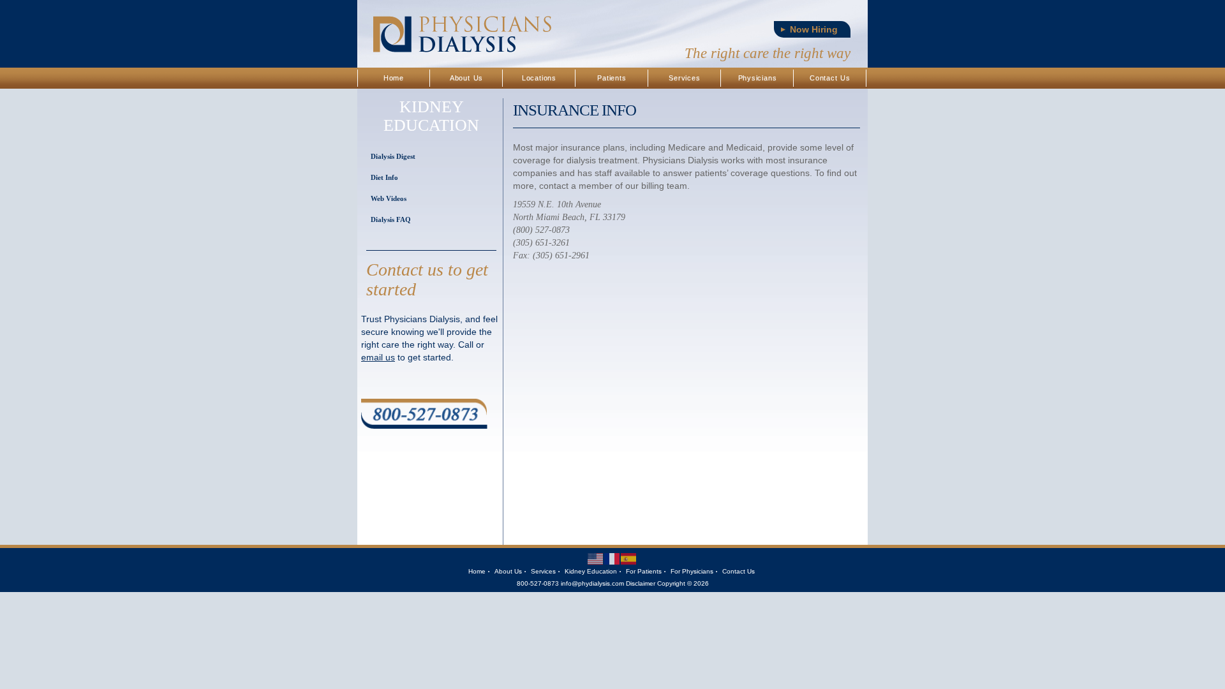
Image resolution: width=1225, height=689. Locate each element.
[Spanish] (629, 558)
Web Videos (388, 198)
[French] (612, 558)
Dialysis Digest (393, 156)
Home (393, 78)
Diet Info (384, 177)
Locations (539, 78)
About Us (466, 78)
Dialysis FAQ (391, 219)
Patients (611, 78)
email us (378, 357)
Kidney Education (591, 571)
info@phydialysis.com (592, 583)
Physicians (757, 78)
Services (684, 78)
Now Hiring (814, 29)
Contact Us (830, 78)
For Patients (644, 571)
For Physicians (692, 571)
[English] (596, 558)
